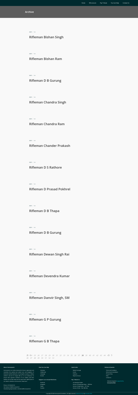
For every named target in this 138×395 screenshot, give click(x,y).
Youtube (42, 388)
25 (35, 355)
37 (79, 355)
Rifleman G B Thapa (44, 341)
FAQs (107, 375)
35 (72, 355)
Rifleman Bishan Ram (45, 59)
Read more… (25, 381)
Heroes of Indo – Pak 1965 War (80, 388)
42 (97, 355)
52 (49, 358)
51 (46, 358)
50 (42, 358)
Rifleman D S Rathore (45, 167)
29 (49, 355)
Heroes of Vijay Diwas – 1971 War (81, 386)
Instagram (42, 384)
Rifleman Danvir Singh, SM (49, 297)
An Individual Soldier (78, 382)
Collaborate (43, 372)
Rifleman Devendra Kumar (49, 276)
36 (75, 355)
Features (75, 374)
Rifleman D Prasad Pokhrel (49, 189)
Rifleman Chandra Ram (47, 124)
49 (38, 358)
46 (27, 358)
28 (46, 355)
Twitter (42, 386)
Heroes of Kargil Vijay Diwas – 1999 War (82, 384)
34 (68, 355)
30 (53, 355)
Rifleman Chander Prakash (49, 145)
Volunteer (42, 370)
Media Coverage (77, 370)
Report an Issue (77, 375)
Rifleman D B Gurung (45, 80)
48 (35, 358)
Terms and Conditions (111, 370)
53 (53, 358)
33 (64, 355)
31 (57, 355)
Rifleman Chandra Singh (47, 102)
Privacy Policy (109, 374)
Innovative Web (88, 393)
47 (31, 358)
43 (101, 355)
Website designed (111, 381)
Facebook (42, 382)
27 (42, 355)
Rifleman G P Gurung (45, 319)
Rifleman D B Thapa (44, 211)
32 (60, 355)
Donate (42, 375)
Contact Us (108, 377)
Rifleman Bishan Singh (46, 37)
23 (27, 355)
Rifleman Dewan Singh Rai (49, 254)
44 (105, 355)
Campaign (42, 374)
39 (86, 355)
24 (31, 355)
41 (94, 355)
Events (74, 372)
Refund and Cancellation (112, 372)
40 (90, 355)
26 (38, 355)
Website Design (80, 393)
